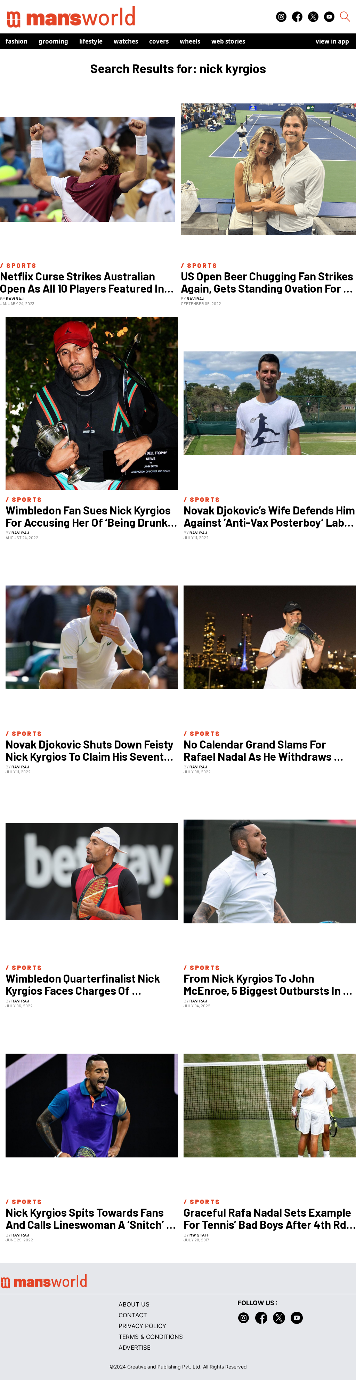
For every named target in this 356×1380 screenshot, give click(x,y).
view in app (332, 41)
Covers (159, 41)
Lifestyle (91, 41)
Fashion (16, 41)
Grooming (53, 41)
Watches (126, 41)
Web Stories (228, 41)
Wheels (190, 41)
